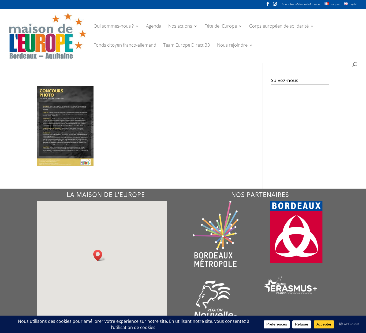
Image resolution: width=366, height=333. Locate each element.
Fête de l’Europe (220, 26)
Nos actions (180, 26)
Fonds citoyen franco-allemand (125, 45)
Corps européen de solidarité (279, 26)
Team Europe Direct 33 (186, 45)
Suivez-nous (284, 80)
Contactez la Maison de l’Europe (301, 4)
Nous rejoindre (232, 45)
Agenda (153, 26)
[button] (99, 255)
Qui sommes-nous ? (114, 26)
